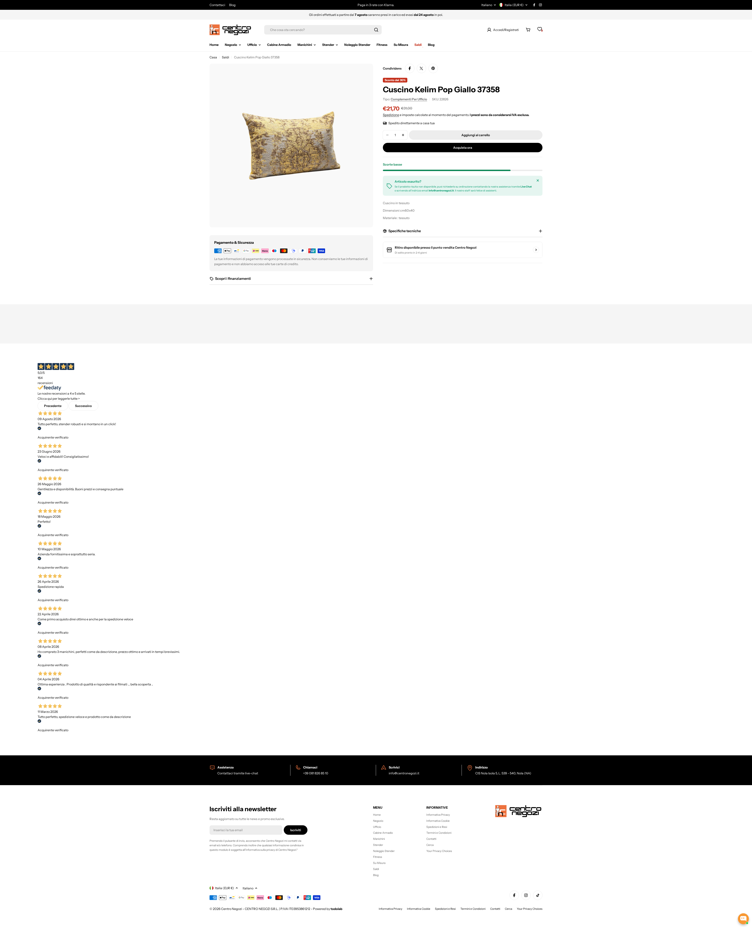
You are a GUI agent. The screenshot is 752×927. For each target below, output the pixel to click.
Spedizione (391, 115)
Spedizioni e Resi (445, 909)
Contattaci (217, 5)
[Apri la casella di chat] (743, 918)
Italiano (486, 4)
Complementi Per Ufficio (409, 99)
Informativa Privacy (390, 909)
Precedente (52, 406)
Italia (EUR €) (514, 5)
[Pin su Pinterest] (433, 68)
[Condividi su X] (421, 68)
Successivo (83, 406)
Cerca (508, 909)
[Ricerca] (376, 29)
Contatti (495, 909)
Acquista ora (462, 148)
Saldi (225, 57)
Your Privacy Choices (529, 909)
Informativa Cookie (418, 909)
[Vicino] (537, 180)
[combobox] (323, 29)
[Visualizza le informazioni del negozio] (536, 250)
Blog (232, 5)
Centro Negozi (231, 909)
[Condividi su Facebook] (409, 68)
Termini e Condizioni (472, 909)
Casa (213, 57)
